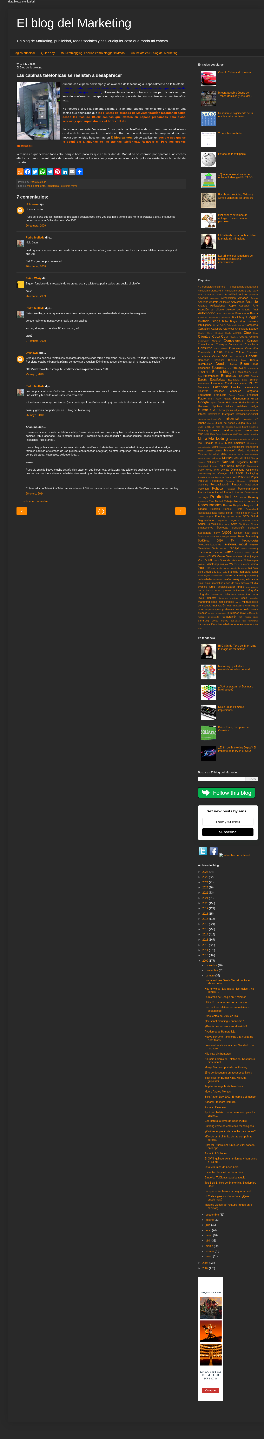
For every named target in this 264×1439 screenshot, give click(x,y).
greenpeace (252, 587)
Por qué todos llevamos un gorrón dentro (229, 1191)
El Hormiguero (251, 368)
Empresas (228, 375)
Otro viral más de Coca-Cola (221, 1167)
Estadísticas (217, 379)
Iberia (221, 410)
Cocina (243, 336)
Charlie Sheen (205, 333)
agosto (210, 1219)
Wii (231, 564)
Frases (232, 395)
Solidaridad (204, 532)
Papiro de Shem (223, 477)
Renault (227, 508)
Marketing (218, 438)
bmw (219, 572)
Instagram (228, 414)
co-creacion (216, 575)
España (202, 379)
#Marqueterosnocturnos (211, 286)
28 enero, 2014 (35, 493)
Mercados (224, 447)
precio (238, 609)
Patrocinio (244, 477)
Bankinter (202, 317)
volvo (255, 624)
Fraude (241, 395)
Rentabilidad (252, 509)
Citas (255, 333)
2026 (205, 871)
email (201, 583)
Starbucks (203, 536)
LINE (208, 426)
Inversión (247, 419)
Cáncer (216, 356)
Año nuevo (228, 313)
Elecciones (241, 372)
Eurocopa (217, 383)
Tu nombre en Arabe (230, 133)
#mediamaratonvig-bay (238, 290)
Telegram (253, 545)
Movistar (202, 454)
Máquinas (216, 458)
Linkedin (215, 430)
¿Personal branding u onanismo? (224, 1021)
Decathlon (239, 356)
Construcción (236, 344)
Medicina (219, 443)
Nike (222, 466)
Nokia (230, 466)
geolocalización (227, 586)
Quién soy (48, 53)
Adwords (203, 298)
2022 (205, 892)
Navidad (228, 462)
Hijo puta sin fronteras (218, 1053)
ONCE (209, 470)
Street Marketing (247, 536)
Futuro (202, 398)
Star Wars (251, 532)
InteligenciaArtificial (247, 414)
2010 (205, 955)
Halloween (232, 402)
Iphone (202, 422)
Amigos (254, 298)
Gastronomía (241, 398)
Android (213, 301)
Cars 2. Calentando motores (235, 72)
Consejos (221, 344)
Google (203, 402)
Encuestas (243, 376)
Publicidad (220, 496)
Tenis (215, 548)
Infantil (202, 414)
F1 (250, 383)
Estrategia (233, 379)
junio (209, 1230)
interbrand (231, 594)
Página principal (24, 53)
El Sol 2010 (204, 372)
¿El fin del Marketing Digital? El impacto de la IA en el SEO (237, 749)
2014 (205, 934)
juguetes (211, 598)
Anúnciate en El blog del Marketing (154, 53)
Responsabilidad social (211, 512)
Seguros (234, 520)
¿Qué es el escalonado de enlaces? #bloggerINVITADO (235, 176)
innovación (217, 594)
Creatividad (204, 352)
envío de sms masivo (236, 583)
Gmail (254, 398)
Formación (235, 390)
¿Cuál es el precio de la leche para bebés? (230, 1131)
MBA (200, 434)
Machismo (227, 434)
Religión (215, 508)
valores (248, 624)
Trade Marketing (249, 548)
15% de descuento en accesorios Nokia (228, 1072)
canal (255, 571)
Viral (208, 560)
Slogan (254, 524)
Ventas (221, 556)
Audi (255, 309)
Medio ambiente (36, 185)
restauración (229, 616)
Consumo (205, 348)
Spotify (238, 532)
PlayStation (251, 484)
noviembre (212, 970)
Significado (244, 524)
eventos (202, 586)
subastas (235, 621)
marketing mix (226, 601)
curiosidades (205, 579)
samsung (203, 620)
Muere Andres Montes (218, 1091)
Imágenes (238, 410)
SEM (238, 517)
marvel (238, 602)
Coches (234, 337)
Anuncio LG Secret (216, 1153)
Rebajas (228, 501)
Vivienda (225, 560)
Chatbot (219, 333)
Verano (230, 556)
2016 (205, 924)
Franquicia (220, 395)
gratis (240, 586)
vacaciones (236, 624)
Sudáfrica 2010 (210, 540)
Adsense (253, 294)
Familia (235, 387)
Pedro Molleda (35, 237)
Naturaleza (213, 462)
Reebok (227, 505)
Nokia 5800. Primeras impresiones (231, 708)
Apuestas (244, 305)
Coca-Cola (220, 336)
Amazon (243, 298)
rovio (255, 617)
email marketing (214, 583)
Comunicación (206, 344)
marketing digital (208, 601)
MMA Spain (215, 434)
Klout (248, 423)
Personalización (219, 484)
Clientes (204, 336)
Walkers (201, 564)
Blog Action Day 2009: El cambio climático (230, 1096)
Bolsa (225, 321)
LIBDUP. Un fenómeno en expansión (226, 1002)
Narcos (201, 462)
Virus (216, 560)
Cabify (223, 325)
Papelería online (206, 477)
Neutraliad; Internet (208, 466)
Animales (224, 302)
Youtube (204, 568)
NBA (236, 458)
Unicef (254, 552)
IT (217, 410)
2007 (205, 1268)
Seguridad (222, 520)
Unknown (32, 204)
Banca (254, 313)
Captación (204, 328)
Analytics (203, 302)
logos (244, 598)
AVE (200, 294)
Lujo (255, 430)
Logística (238, 430)
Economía (204, 367)
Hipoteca (217, 406)
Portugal (231, 489)
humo (217, 591)
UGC (241, 552)
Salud (254, 516)
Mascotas (234, 439)
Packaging (252, 473)
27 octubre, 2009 (36, 340)
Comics (253, 336)
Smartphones (205, 527)
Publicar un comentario (35, 501)
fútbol (212, 586)
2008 (205, 1262)
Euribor (254, 379)
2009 (205, 960)
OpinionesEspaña (206, 473)
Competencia (233, 340)
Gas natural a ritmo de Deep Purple (226, 1120)
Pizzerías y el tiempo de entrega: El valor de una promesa (232, 218)
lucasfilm (254, 598)
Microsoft (229, 450)
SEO (246, 516)
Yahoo (254, 564)
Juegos (240, 422)
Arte (255, 305)
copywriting (252, 575)
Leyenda (253, 427)
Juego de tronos (225, 423)
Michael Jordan (214, 451)
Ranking (253, 497)
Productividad (215, 492)
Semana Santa (250, 520)
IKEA (212, 410)
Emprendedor (211, 375)
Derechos (203, 360)
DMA (231, 356)
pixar (219, 609)
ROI (236, 497)
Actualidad (231, 294)
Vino (200, 560)
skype (215, 620)
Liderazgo (203, 430)
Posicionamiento (248, 488)
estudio (254, 583)
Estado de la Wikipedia (232, 153)
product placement (217, 613)
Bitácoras (226, 317)
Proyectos (253, 492)
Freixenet (252, 395)
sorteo (224, 620)
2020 (255, 291)
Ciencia (237, 332)
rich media (245, 617)
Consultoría (251, 344)
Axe (219, 313)
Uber (247, 552)
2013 (205, 939)
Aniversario (237, 301)
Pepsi (254, 477)
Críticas (229, 352)
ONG (216, 470)
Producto (229, 492)
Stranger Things (228, 537)
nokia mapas (251, 606)
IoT (256, 419)
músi (229, 606)
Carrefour (228, 328)
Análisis (202, 305)
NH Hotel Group (248, 458)
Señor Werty (33, 278)
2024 (205, 882)
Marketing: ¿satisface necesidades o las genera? (234, 668)
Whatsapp (213, 564)
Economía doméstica (227, 367)
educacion (252, 579)
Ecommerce (249, 363)
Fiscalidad (218, 391)
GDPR (219, 399)
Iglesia (229, 410)
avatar (244, 568)
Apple (232, 305)
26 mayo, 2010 (35, 415)
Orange (222, 473)
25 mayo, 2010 (35, 374)
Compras (252, 340)
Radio (243, 497)
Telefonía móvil (68, 185)
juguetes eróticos (228, 598)
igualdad (227, 591)
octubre (210, 975)
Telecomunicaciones (209, 544)
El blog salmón (121, 137)
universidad (222, 624)
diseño (227, 579)
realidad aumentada (208, 617)
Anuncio (252, 301)
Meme (215, 446)
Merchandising (249, 446)
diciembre (212, 965)
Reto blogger (242, 512)
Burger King (237, 321)
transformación (206, 624)
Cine (247, 332)
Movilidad (252, 450)
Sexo (234, 523)
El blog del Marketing (73, 23)
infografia (252, 590)
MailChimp (238, 434)
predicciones (250, 609)
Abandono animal (213, 294)
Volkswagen (251, 560)
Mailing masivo (251, 434)
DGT (224, 356)
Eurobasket (203, 383)
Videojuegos (251, 556)
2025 (205, 877)
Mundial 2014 (217, 454)
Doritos (233, 364)
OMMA (201, 470)
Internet (231, 418)
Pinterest (237, 484)
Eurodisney (231, 383)
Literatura (227, 430)
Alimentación (228, 298)
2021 (205, 898)
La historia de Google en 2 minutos (225, 996)
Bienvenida (214, 317)
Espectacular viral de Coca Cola (224, 1172)
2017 (205, 918)
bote (225, 572)
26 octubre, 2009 (36, 225)
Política (217, 488)
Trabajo (233, 548)
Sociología (238, 527)
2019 (205, 908)
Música (227, 458)
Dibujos (232, 360)
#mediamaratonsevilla (210, 290)
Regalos (238, 505)
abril (208, 1240)
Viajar (239, 556)
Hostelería (241, 406)
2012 (205, 945)
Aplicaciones (217, 305)
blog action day (207, 571)
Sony (217, 532)
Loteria (248, 430)
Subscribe (228, 832)
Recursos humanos (246, 501)
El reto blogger (223, 372)
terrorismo (253, 621)
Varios (211, 556)
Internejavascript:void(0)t (209, 419)
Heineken (203, 406)
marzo (210, 1246)
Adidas (243, 294)
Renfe (239, 508)
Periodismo (216, 480)
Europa (243, 383)
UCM (236, 552)
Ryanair (230, 517)
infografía (203, 594)
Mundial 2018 (236, 454)
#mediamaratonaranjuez (244, 286)
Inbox (246, 410)
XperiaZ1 (244, 564)
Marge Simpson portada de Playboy (226, 1067)
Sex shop (224, 524)
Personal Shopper (235, 481)
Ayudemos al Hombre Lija (220, 1031)
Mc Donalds (205, 442)
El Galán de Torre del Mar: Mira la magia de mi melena (237, 237)
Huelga (254, 406)
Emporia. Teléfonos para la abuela (225, 1177)
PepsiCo (203, 480)
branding (233, 571)
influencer (239, 590)
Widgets (224, 564)
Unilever (202, 556)
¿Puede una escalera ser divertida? (226, 1026)
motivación (218, 605)
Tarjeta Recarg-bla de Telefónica (224, 1086)
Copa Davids (220, 348)
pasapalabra (210, 609)
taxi (244, 621)
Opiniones (252, 469)
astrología (235, 568)
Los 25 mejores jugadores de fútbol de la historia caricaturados (235, 259)
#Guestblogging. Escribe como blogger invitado (93, 53)
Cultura (240, 352)
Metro (200, 451)
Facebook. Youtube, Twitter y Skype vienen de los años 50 (235, 196)
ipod (248, 594)
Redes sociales (210, 505)
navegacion (238, 606)
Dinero (254, 360)
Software (253, 527)
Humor (203, 410)
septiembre (213, 1214)
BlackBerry (238, 317)
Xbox (236, 564)
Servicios (212, 524)
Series (202, 523)
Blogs (216, 321)
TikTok (223, 548)
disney (235, 579)
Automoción (207, 313)
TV (232, 540)
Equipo (254, 376)
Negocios (242, 462)
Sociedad (222, 527)
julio (208, 1224)
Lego (245, 426)
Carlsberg (216, 328)
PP (231, 473)
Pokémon (203, 488)
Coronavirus (236, 348)
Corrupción (251, 348)
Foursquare (204, 394)
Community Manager (209, 341)
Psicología (203, 497)
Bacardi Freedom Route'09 (220, 1101)
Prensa (202, 492)
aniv (213, 568)
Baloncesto (242, 313)
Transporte (204, 552)
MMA (206, 434)
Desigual (219, 360)
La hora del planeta (222, 427)
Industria (254, 410)
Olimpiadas (237, 469)
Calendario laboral (235, 325)
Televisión (204, 548)
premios (202, 613)
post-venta (228, 609)
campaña (244, 571)
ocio (200, 609)
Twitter (228, 552)
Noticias (240, 466)
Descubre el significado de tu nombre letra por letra (235, 115)
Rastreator (203, 501)
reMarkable (252, 613)
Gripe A (213, 403)
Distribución (205, 363)
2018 (205, 913)
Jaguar (210, 423)
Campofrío (251, 325)
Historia (228, 406)
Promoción (241, 492)
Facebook (220, 387)
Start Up (214, 537)
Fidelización (251, 387)
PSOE (239, 473)
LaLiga (237, 427)
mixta (245, 601)
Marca (202, 439)
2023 (205, 887)
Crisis (218, 352)
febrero (210, 1251)
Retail (229, 512)
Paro (234, 477)
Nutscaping (252, 466)
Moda (241, 450)
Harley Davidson (248, 402)
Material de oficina (249, 439)
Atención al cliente (211, 309)
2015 (205, 929)
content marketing (235, 575)
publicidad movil (236, 613)
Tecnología (52, 185)
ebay (242, 579)
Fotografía (252, 390)
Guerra (221, 402)
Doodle (221, 363)
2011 (205, 950)
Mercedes (234, 446)
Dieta (243, 360)
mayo (209, 1235)
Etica (244, 380)
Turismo (217, 552)
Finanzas (203, 391)
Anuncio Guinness (215, 1107)
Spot (226, 532)
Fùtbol (211, 399)
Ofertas (225, 469)
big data (253, 568)
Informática (214, 414)
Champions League (246, 328)
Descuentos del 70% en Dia (221, 1015)
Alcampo (214, 298)
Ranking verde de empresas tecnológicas (229, 1126)
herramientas (205, 590)
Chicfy (228, 333)
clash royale (204, 575)
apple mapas (223, 568)
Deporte (252, 356)
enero (209, 1256)
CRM (216, 325)
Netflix (254, 462)
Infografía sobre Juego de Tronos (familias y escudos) (234, 94)
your (200, 628)
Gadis (227, 398)
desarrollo (217, 579)
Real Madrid (216, 501)
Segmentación (206, 520)
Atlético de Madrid (238, 309)
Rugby (209, 517)
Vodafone (237, 560)
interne (241, 594)
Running (220, 516)
